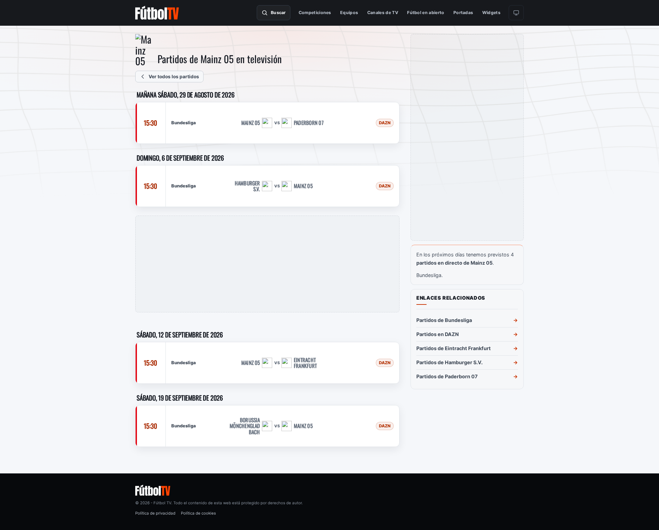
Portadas (463, 12)
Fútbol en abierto (425, 12)
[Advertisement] (267, 264)
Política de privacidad (155, 513)
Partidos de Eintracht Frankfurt (453, 348)
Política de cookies (198, 513)
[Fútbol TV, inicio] (157, 12)
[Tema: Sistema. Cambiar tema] (516, 12)
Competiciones (315, 12)
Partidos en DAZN (437, 334)
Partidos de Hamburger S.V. (449, 362)
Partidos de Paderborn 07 (447, 376)
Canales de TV (382, 12)
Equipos (349, 12)
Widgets (491, 12)
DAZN (385, 123)
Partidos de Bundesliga (444, 320)
